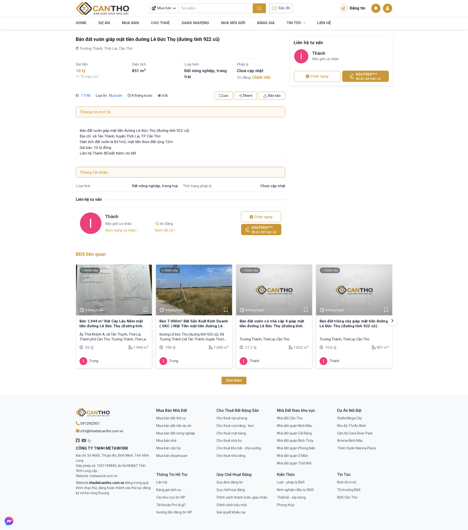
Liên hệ (161, 482)
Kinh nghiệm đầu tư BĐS (295, 490)
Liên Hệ (324, 23)
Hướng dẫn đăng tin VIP (174, 512)
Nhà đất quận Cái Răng (294, 433)
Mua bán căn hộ (168, 448)
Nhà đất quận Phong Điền (296, 448)
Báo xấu (274, 95)
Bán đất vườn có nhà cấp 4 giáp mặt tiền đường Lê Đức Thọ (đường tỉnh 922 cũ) (272, 326)
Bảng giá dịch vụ (168, 490)
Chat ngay (263, 217)
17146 (85, 95)
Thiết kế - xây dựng (291, 497)
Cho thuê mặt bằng (231, 433)
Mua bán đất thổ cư (171, 418)
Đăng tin (357, 8)
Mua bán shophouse (171, 456)
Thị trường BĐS (349, 490)
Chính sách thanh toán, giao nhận (241, 497)
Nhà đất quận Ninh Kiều (294, 426)
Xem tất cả (164, 230)
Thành (111, 216)
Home (81, 23)
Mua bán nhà (166, 441)
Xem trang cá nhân (121, 230)
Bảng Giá (266, 23)
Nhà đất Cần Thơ (289, 418)
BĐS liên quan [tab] (91, 254)
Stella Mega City (349, 418)
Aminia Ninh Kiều (350, 441)
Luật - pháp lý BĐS (291, 482)
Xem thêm (234, 380)
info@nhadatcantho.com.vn (101, 431)
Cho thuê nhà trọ (229, 441)
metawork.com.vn (103, 476)
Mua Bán (130, 23)
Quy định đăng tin (229, 482)
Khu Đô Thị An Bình (351, 426)
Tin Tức (294, 23)
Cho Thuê (160, 23)
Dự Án (104, 23)
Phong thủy (285, 505)
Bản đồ (284, 8)
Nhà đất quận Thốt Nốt (294, 463)
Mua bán (115, 95)
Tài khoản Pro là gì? (171, 505)
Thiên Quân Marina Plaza (356, 448)
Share (247, 95)
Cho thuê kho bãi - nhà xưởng (238, 448)
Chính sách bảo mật (231, 505)
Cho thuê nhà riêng (230, 456)
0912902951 (90, 423)
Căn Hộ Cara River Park (354, 433)
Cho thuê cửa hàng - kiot (235, 426)
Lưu (225, 95)
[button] (392, 321)
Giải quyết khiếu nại (230, 512)
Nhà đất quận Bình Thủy (295, 441)
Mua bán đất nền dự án (173, 426)
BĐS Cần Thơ (347, 497)
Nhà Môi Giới (233, 23)
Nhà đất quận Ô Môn (292, 456)
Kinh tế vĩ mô (346, 482)
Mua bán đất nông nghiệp (175, 433)
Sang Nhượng (195, 23)
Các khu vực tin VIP (170, 497)
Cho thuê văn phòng (231, 418)
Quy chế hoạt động (230, 490)
